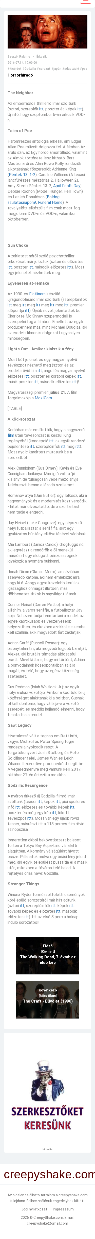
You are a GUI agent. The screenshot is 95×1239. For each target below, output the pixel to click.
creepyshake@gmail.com (47, 1223)
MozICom (43, 398)
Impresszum (63, 1209)
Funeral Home (50, 202)
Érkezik (41, 56)
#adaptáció (70, 68)
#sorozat (43, 68)
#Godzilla (29, 68)
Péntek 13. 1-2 (22, 174)
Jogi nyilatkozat (34, 1209)
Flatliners (37, 293)
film (11, 435)
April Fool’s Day (66, 185)
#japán (56, 68)
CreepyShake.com (48, 1218)
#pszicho (86, 68)
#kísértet (15, 68)
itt (41, 109)
